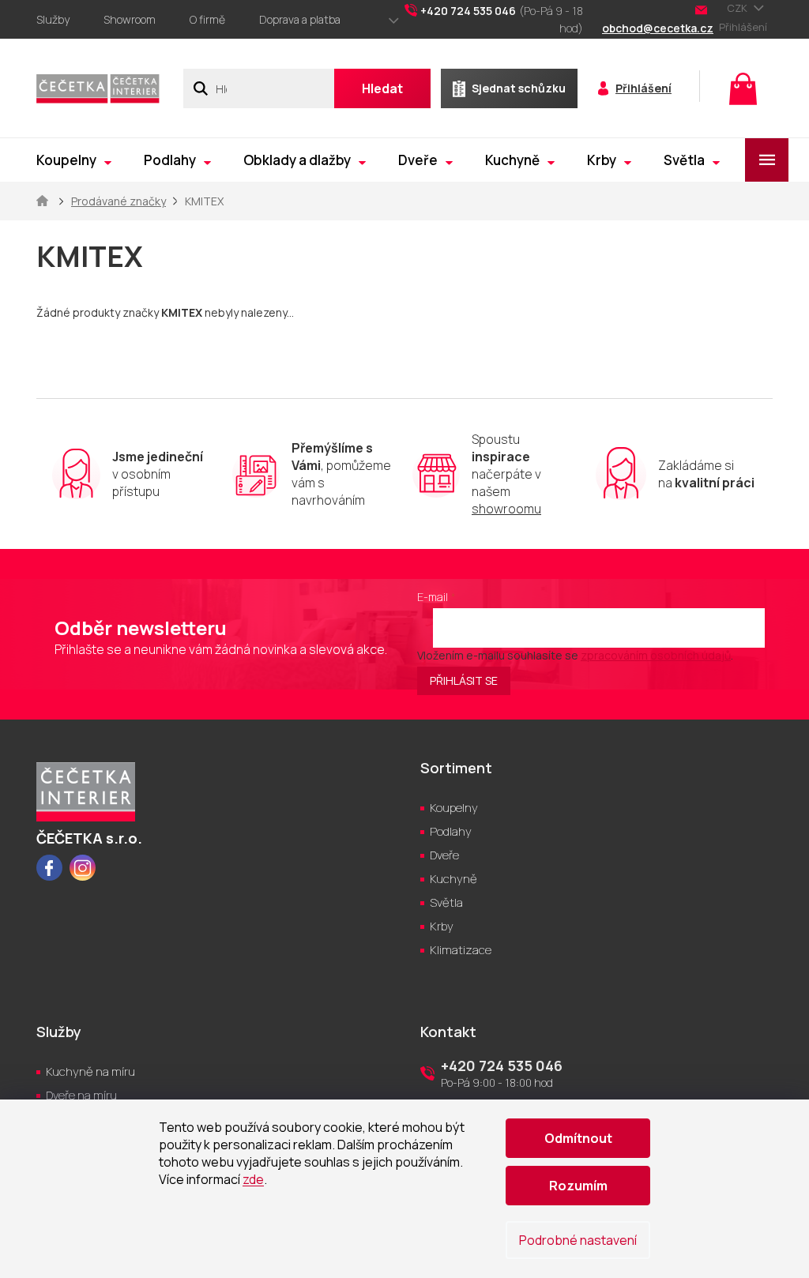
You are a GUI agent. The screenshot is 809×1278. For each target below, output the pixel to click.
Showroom (129, 19)
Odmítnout (578, 1138)
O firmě (207, 19)
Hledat (382, 88)
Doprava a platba (300, 19)
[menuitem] (74, 160)
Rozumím (578, 1185)
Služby (53, 19)
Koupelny (454, 807)
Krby (441, 926)
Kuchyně (453, 878)
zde (253, 1179)
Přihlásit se (464, 680)
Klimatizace (460, 950)
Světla (446, 902)
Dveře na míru (81, 1095)
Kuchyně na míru (90, 1071)
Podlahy (451, 831)
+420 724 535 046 (502, 1065)
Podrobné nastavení (578, 1240)
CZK (738, 8)
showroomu (506, 508)
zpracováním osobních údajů (656, 655)
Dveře (444, 855)
